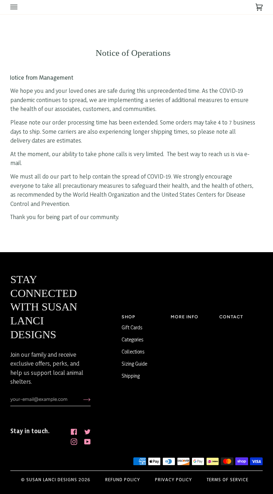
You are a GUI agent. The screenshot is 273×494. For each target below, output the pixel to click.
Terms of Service (227, 479)
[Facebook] (74, 432)
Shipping (131, 375)
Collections (133, 351)
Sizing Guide (134, 363)
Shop (128, 316)
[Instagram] (74, 442)
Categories (133, 339)
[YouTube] (87, 442)
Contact (231, 316)
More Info (184, 316)
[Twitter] (87, 432)
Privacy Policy (173, 479)
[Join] (81, 399)
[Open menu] (21, 7)
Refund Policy (122, 479)
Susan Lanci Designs (51, 479)
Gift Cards (132, 327)
